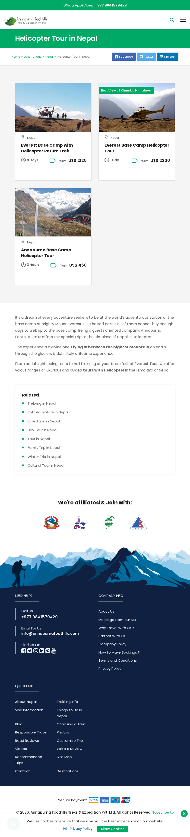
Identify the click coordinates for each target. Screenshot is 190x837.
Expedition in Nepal (44, 421)
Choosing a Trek (71, 724)
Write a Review (69, 748)
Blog (18, 724)
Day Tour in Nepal (42, 430)
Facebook (126, 57)
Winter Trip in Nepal (44, 456)
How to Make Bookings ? (119, 652)
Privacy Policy (109, 668)
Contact (22, 771)
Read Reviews (27, 740)
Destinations (32, 57)
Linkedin (170, 57)
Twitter (148, 57)
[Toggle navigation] (180, 19)
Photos (63, 732)
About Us (106, 611)
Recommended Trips (28, 759)
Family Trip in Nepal (44, 447)
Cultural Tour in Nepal (46, 465)
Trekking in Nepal (42, 403)
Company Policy (112, 644)
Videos (21, 748)
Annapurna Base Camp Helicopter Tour (46, 252)
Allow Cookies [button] (112, 829)
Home (16, 57)
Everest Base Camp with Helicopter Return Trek (47, 148)
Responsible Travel (31, 732)
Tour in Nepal (39, 438)
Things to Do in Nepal (69, 713)
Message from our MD (117, 619)
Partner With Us (111, 635)
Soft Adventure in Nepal (48, 412)
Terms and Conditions (117, 660)
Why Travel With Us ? (116, 627)
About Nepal (26, 701)
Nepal (49, 57)
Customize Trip (70, 740)
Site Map (64, 756)
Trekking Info (67, 701)
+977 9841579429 (111, 5)
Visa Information (29, 710)
